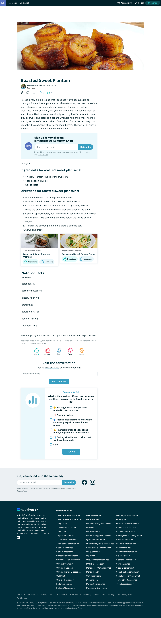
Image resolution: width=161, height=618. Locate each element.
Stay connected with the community (40, 476)
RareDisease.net (123, 547)
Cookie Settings (108, 594)
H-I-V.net (90, 527)
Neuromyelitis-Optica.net (127, 515)
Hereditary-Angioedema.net (98, 523)
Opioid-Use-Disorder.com (127, 523)
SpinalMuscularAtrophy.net (128, 576)
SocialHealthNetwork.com (128, 572)
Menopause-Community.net (98, 568)
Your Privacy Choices (89, 594)
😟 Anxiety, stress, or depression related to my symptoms (70, 408)
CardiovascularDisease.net (68, 560)
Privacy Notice (84, 152)
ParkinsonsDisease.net (126, 527)
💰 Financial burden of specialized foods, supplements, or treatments (71, 431)
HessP (31, 85)
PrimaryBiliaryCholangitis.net (129, 535)
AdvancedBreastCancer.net (68, 515)
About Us (21, 594)
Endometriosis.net (64, 584)
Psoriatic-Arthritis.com (126, 543)
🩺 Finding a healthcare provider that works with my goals (72, 438)
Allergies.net (61, 523)
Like (35, 351)
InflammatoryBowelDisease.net (100, 543)
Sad (57, 351)
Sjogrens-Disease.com (126, 560)
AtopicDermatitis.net (65, 535)
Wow (69, 351)
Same (80, 351)
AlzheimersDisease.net (66, 527)
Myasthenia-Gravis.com (96, 588)
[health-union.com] (27, 510)
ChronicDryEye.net (64, 564)
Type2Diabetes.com (125, 584)
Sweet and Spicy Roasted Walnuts (36, 255)
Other (56, 444)
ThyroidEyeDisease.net (126, 580)
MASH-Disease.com (95, 564)
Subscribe (152, 3)
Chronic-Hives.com (64, 568)
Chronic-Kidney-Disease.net (68, 572)
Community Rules (124, 594)
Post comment (59, 381)
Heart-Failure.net (93, 515)
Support (47, 351)
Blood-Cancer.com (64, 552)
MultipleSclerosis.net (95, 584)
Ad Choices (22, 598)
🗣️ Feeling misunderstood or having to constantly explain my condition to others (73, 422)
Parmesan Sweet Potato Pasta (78, 254)
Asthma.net (61, 531)
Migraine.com (92, 580)
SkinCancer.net (123, 564)
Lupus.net (90, 556)
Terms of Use (43, 155)
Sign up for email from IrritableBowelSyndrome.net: (53, 139)
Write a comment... (32, 373)
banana (55, 117)
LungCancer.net (93, 552)
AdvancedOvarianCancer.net (69, 519)
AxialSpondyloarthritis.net (67, 543)
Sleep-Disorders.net (125, 568)
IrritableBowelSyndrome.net (98, 547)
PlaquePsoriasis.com (125, 531)
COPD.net (60, 576)
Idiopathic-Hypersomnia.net (98, 535)
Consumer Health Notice (67, 594)
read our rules (52, 367)
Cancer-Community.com (67, 556)
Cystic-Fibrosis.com (65, 580)
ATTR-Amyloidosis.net (66, 539)
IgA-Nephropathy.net (95, 539)
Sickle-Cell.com (123, 556)
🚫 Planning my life (63, 415)
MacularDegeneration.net (97, 560)
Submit (71, 451)
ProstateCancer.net (124, 539)
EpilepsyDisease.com (65, 588)
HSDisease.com (93, 531)
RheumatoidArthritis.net (126, 552)
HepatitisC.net (92, 519)
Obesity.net (121, 519)
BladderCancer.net (64, 547)
